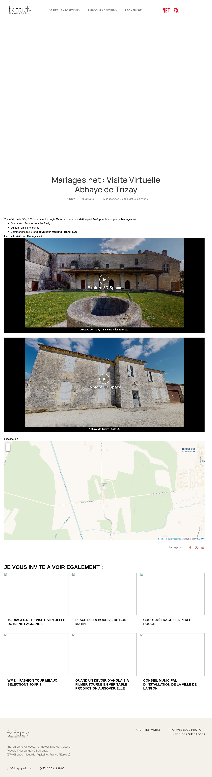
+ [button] (8, 445)
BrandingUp (38, 231)
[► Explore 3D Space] (104, 326)
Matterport (62, 219)
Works (145, 198)
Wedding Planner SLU (64, 231)
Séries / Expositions (64, 10)
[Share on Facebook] (190, 547)
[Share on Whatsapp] (203, 547)
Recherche (133, 10)
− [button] (8, 449)
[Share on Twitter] (196, 547)
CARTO (200, 539)
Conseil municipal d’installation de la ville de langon (170, 684)
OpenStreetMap (174, 539)
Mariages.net (111, 198)
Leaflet (161, 539)
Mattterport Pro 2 (89, 219)
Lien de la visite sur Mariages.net (23, 236)
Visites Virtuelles (130, 198)
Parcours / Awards (102, 10)
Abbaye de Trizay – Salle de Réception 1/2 (104, 329)
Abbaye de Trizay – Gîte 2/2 (104, 429)
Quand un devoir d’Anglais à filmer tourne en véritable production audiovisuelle (102, 684)
